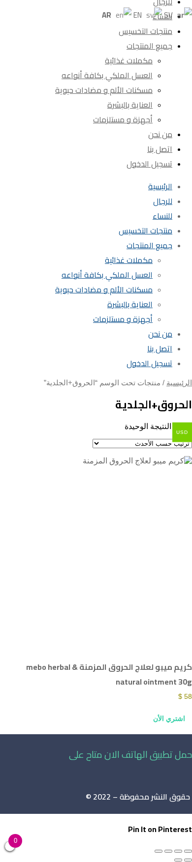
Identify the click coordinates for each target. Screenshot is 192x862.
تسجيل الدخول (149, 163)
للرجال (162, 201)
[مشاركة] (168, 851)
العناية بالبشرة (130, 104)
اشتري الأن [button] (169, 718)
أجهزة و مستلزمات (123, 119)
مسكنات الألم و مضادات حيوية (104, 90)
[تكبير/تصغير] (188, 851)
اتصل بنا (159, 149)
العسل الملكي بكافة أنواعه (107, 75)
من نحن (160, 134)
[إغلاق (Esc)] (158, 851)
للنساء (162, 16)
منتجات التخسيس (145, 31)
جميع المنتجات (149, 45)
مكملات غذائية (129, 60)
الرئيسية (160, 186)
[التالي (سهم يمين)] (178, 860)
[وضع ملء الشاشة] (178, 851)
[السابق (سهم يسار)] (188, 860)
